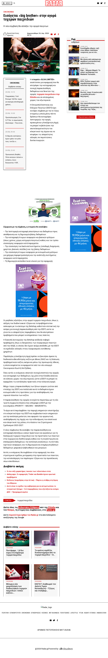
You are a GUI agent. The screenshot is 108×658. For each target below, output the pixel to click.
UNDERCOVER (101, 613)
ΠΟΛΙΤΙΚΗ (5, 613)
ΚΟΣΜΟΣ (45, 613)
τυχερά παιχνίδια (24, 500)
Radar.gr (51, 510)
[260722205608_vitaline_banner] (31, 277)
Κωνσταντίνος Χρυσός (13, 34)
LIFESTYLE (74, 613)
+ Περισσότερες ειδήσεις (86, 117)
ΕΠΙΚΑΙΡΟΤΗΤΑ (15, 613)
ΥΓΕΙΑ (81, 613)
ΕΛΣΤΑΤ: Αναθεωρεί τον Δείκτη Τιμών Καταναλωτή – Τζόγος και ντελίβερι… (45, 587)
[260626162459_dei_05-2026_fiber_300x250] (31, 304)
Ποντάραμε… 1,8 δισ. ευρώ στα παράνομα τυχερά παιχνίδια (15, 552)
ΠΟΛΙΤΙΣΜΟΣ (65, 613)
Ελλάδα (51, 507)
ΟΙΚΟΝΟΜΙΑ (8, 12)
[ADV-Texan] (44, 210)
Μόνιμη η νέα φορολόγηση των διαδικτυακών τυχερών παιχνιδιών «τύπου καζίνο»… (16, 588)
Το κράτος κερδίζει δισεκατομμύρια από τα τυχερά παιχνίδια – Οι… (45, 552)
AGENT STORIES (90, 613)
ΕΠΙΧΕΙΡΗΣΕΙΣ (36, 613)
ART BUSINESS (54, 613)
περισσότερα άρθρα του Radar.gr (23, 515)
